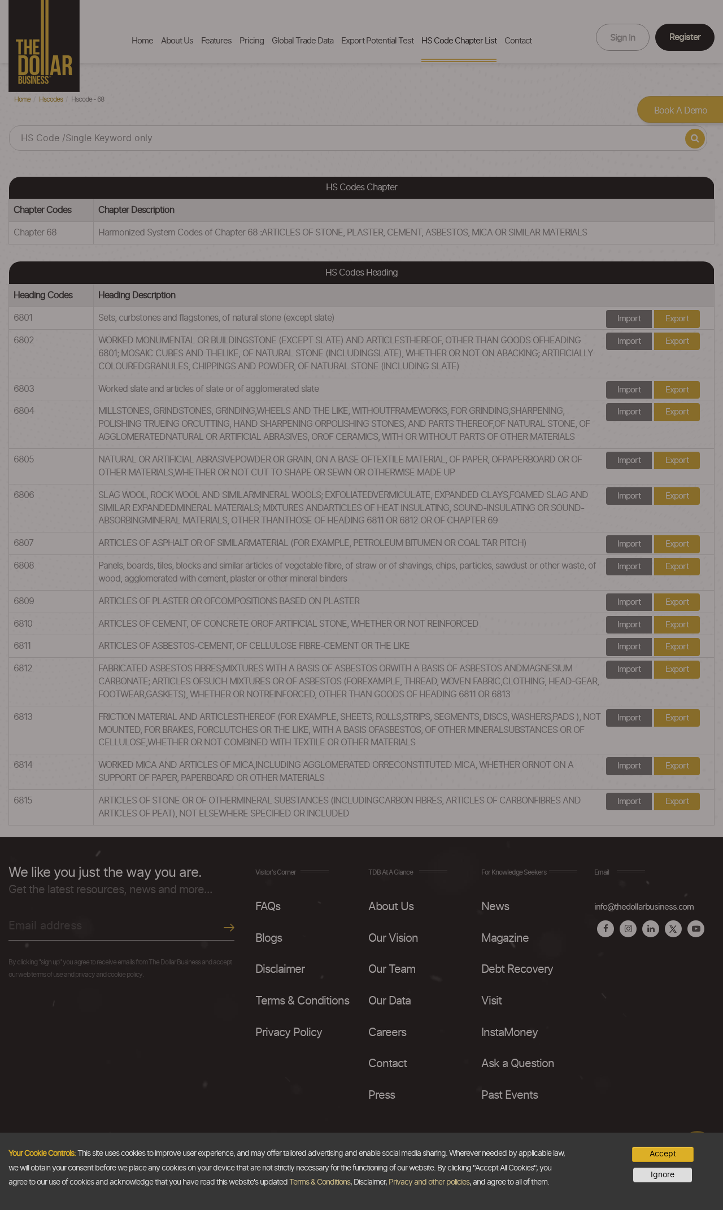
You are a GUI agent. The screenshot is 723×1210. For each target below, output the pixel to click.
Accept (663, 1154)
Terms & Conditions (319, 1182)
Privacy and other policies (429, 1182)
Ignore (662, 1175)
